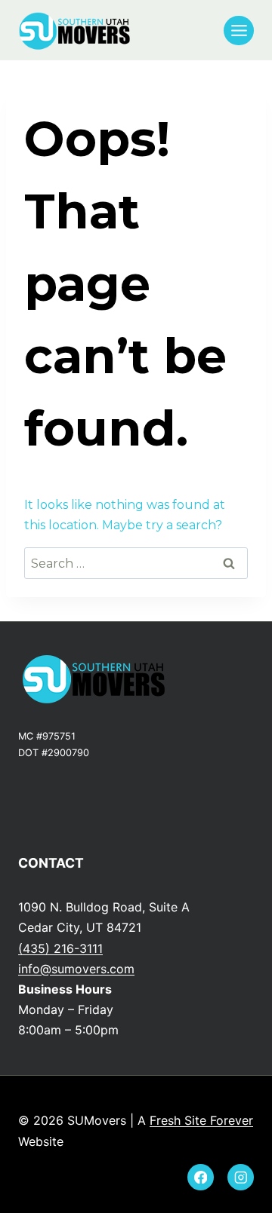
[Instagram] (240, 1177)
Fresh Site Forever (201, 1120)
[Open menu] (239, 30)
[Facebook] (200, 1177)
